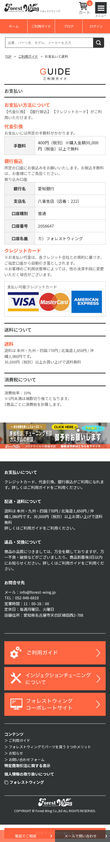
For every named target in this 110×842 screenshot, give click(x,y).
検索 (98, 42)
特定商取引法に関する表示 (27, 765)
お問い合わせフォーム (27, 759)
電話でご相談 (25, 835)
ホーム (14, 26)
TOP (8, 56)
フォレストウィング (26, 782)
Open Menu (101, 8)
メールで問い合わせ (80, 835)
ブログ (69, 26)
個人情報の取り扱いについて (29, 774)
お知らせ (16, 753)
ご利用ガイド (41, 26)
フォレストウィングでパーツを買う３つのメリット (50, 746)
